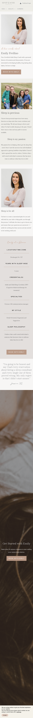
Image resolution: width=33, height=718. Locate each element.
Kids (3, 9)
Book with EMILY (16, 352)
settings (19, 712)
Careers (20, 9)
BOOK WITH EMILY (11, 72)
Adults (11, 9)
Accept (5, 715)
